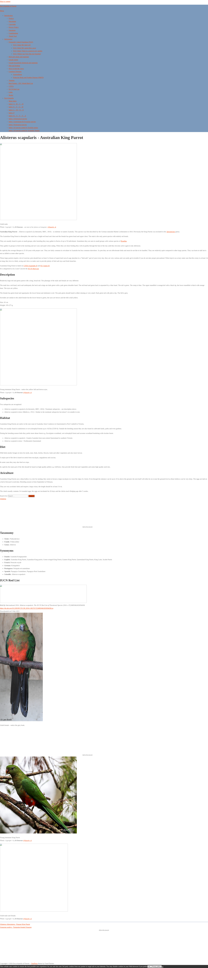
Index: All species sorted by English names (23, 128)
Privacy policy (156, 966)
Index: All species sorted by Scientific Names (24, 130)
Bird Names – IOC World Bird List (21, 83)
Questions (12, 30)
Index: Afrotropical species (18, 119)
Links (11, 92)
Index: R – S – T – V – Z (17, 116)
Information (8, 39)
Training (11, 80)
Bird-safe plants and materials (19, 57)
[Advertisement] (109, 514)
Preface (11, 18)
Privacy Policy (14, 27)
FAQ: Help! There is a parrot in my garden (27, 51)
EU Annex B (45, 266)
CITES (11, 86)
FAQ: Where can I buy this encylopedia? (27, 54)
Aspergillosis (17, 74)
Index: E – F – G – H (16, 107)
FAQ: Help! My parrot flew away (24, 48)
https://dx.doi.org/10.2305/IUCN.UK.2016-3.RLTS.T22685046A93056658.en (26, 608)
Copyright (12, 24)
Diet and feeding (14, 66)
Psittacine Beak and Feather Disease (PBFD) (28, 77)
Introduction (8, 15)
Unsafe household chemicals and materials (23, 63)
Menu (2, 11)
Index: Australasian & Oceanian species (22, 122)
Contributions (13, 33)
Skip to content (5, 1)
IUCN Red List (14, 89)
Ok (149, 966)
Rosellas (124, 241)
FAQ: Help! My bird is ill (21, 45)
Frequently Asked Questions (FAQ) (21, 42)
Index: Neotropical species (18, 125)
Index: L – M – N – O (16, 110)
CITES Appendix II (30, 266)
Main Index (13, 101)
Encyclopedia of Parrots (8, 6)
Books (11, 95)
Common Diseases (15, 71)
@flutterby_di (52, 227)
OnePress (34, 963)
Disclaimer (12, 21)
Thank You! (13, 36)
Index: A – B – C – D (16, 104)
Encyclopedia (9, 98)
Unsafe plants (13, 60)
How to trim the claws (16, 69)
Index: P (11, 113)
